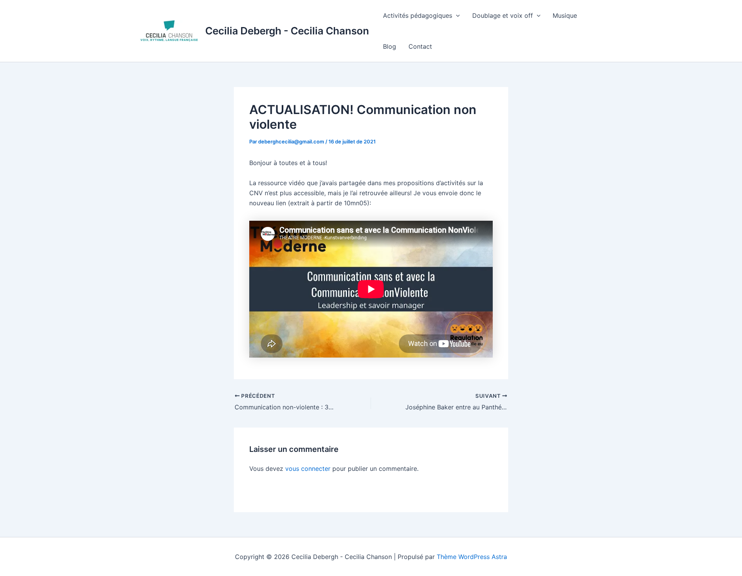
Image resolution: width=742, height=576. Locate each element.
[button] (456, 15)
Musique (565, 15)
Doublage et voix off (502, 15)
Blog (389, 46)
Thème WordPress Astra (472, 557)
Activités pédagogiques (417, 15)
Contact (420, 46)
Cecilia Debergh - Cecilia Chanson (287, 31)
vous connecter (307, 468)
